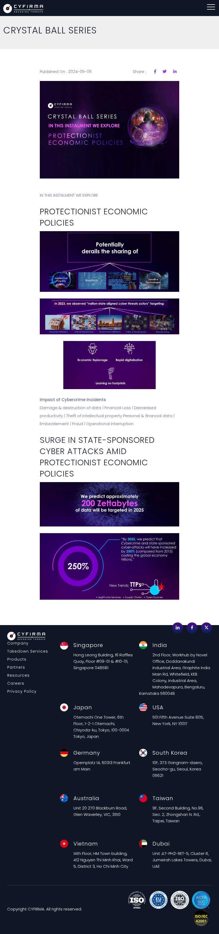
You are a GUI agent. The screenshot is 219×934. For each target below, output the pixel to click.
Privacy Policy (22, 691)
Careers (15, 683)
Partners (16, 667)
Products (16, 659)
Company (18, 643)
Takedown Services (27, 651)
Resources (18, 675)
